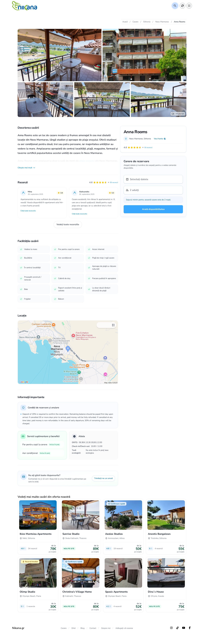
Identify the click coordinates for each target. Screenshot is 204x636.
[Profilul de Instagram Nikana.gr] (171, 628)
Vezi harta (158, 138)
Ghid (73, 628)
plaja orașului (87, 160)
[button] (103, 182)
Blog (82, 628)
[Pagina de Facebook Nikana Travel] (189, 628)
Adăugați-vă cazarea (124, 628)
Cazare (63, 628)
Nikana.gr (18, 628)
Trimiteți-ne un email (103, 478)
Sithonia (147, 138)
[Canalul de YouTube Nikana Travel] (183, 628)
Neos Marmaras (136, 138)
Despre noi (105, 628)
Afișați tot (179, 113)
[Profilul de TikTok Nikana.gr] (177, 628)
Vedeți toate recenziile (67, 224)
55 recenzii (114, 182)
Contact (93, 628)
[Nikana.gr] (24, 5)
